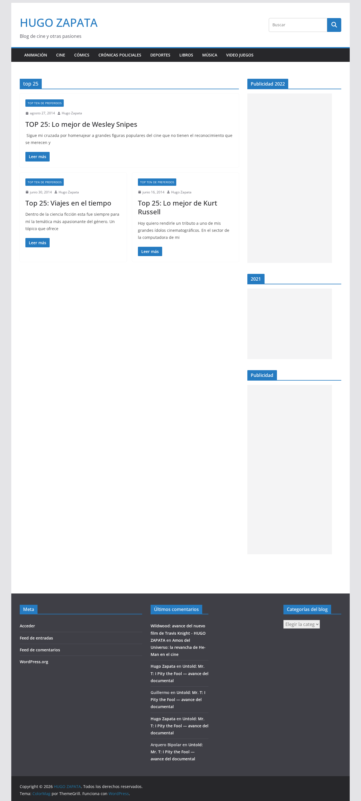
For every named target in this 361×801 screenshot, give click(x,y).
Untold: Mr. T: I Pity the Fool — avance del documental (179, 673)
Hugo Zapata (72, 113)
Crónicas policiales (119, 55)
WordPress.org (34, 661)
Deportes (160, 55)
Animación (35, 55)
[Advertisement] (289, 178)
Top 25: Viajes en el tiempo (68, 203)
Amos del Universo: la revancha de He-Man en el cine (178, 647)
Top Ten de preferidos (44, 103)
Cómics (81, 55)
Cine (60, 55)
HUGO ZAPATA (59, 22)
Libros (186, 55)
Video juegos (240, 55)
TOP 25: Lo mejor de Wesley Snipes (81, 124)
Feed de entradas (36, 638)
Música (209, 55)
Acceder (27, 625)
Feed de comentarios (40, 649)
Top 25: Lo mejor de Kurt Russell (177, 207)
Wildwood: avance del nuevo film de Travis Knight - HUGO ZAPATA (178, 633)
